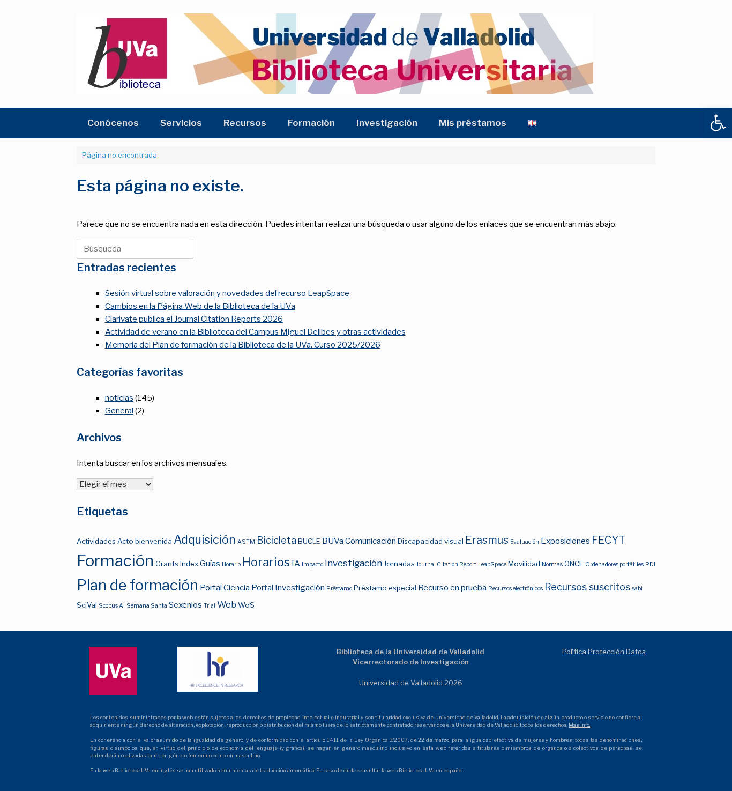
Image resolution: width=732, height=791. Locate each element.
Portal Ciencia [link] (225, 587)
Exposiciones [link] (565, 541)
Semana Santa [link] (146, 605)
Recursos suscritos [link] (587, 587)
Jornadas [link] (399, 563)
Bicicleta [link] (276, 540)
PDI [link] (650, 564)
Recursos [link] (244, 122)
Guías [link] (210, 563)
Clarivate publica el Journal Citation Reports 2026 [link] (194, 319)
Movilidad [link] (524, 563)
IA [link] (296, 563)
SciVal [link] (87, 605)
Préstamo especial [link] (385, 587)
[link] (718, 123)
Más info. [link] (579, 725)
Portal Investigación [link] (288, 587)
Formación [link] (311, 122)
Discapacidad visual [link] (431, 541)
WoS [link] (246, 605)
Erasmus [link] (487, 540)
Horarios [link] (266, 562)
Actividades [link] (96, 541)
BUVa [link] (332, 541)
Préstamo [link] (339, 588)
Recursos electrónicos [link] (515, 588)
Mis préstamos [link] (472, 122)
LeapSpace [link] (492, 564)
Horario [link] (231, 564)
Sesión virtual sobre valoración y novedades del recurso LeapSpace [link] (227, 293)
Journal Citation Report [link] (446, 564)
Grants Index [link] (176, 563)
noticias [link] (119, 398)
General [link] (119, 411)
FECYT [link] (608, 540)
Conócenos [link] (113, 122)
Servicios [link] (181, 122)
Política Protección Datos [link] (604, 651)
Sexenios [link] (185, 605)
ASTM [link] (246, 541)
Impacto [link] (312, 564)
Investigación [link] (386, 122)
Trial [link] (209, 605)
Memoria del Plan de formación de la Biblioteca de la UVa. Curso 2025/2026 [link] (242, 345)
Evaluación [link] (524, 541)
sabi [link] (637, 588)
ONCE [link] (574, 563)
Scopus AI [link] (112, 605)
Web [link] (226, 604)
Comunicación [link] (370, 541)
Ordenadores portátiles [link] (614, 564)
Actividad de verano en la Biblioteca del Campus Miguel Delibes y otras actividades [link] (255, 332)
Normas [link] (552, 564)
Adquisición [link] (205, 539)
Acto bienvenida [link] (144, 541)
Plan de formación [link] (137, 585)
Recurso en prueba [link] (452, 587)
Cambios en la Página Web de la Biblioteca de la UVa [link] (200, 306)
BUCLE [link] (309, 541)
